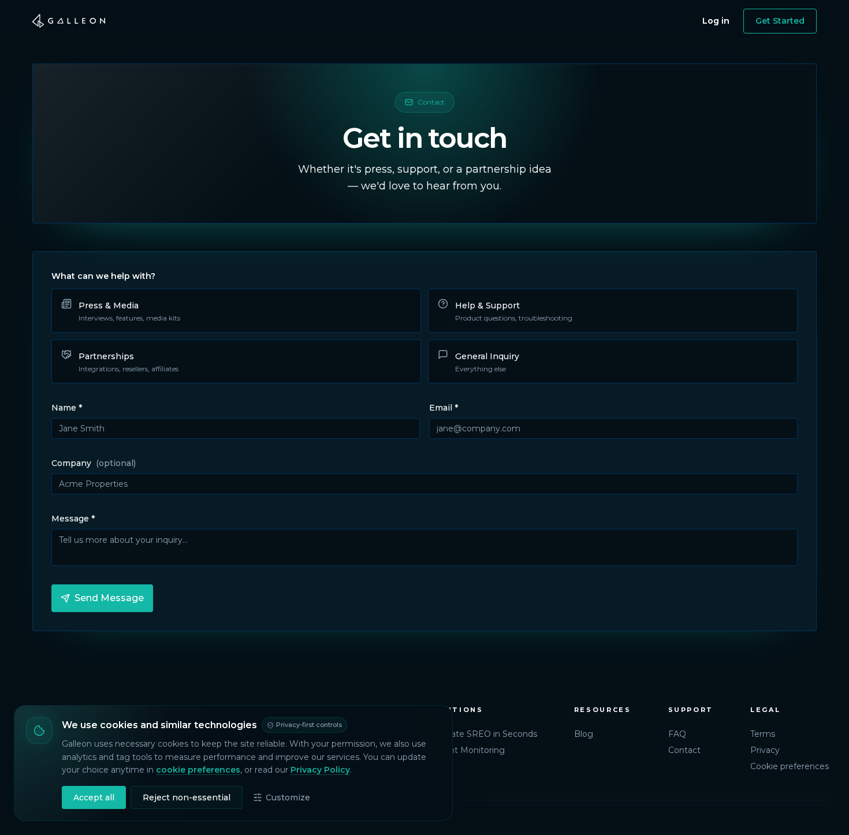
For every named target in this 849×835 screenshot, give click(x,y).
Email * (443, 407)
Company (93, 463)
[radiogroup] (424, 336)
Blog (583, 734)
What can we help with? (103, 276)
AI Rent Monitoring (466, 750)
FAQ (677, 734)
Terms (762, 734)
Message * (73, 518)
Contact (684, 750)
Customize (288, 797)
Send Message (109, 597)
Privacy (765, 750)
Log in (715, 21)
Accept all (93, 797)
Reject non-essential (186, 797)
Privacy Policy (320, 770)
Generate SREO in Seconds (482, 734)
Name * (66, 407)
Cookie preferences (789, 766)
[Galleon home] (68, 21)
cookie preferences (198, 770)
